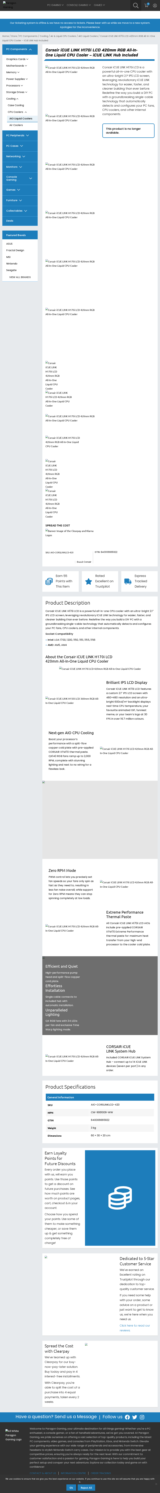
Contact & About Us (43, 1473)
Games (98, 5)
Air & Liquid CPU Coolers (63, 36)
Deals (9, 221)
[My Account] (155, 5)
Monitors (12, 167)
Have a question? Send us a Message (56, 1417)
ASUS (9, 244)
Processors (13, 86)
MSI (8, 257)
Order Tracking (101, 1473)
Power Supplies (15, 79)
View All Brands (20, 277)
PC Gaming (54, 5)
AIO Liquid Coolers (88, 36)
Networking (13, 156)
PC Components (28, 36)
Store (14, 36)
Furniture (11, 200)
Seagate (11, 270)
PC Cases (12, 146)
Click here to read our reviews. (135, 1328)
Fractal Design (15, 251)
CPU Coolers (15, 112)
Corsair (87, 562)
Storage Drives (15, 92)
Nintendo (11, 264)
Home (5, 36)
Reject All (86, 1487)
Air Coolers (16, 125)
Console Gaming (77, 5)
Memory (11, 72)
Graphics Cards (15, 59)
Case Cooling (16, 105)
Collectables (14, 211)
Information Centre (73, 1473)
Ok (71, 1487)
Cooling (44, 36)
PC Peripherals (15, 135)
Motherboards (15, 66)
